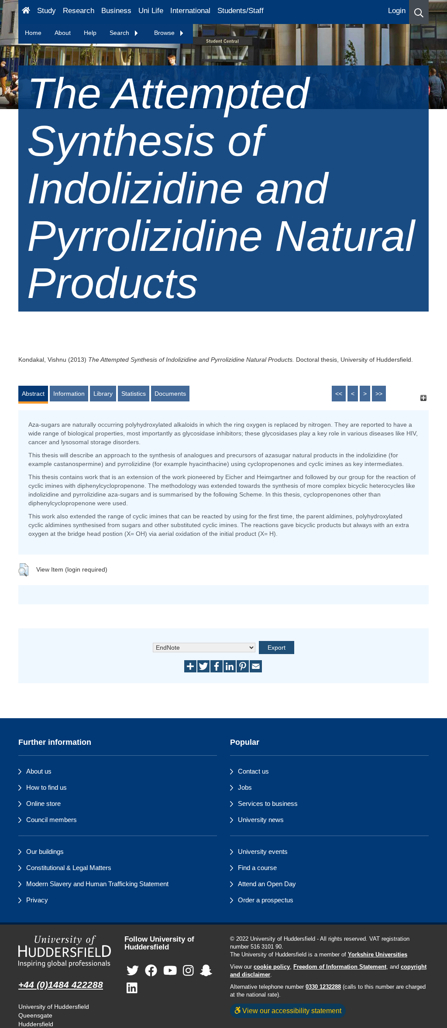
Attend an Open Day (267, 884)
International (190, 11)
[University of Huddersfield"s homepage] (64, 951)
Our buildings (45, 851)
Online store (43, 803)
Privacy (37, 900)
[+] (423, 397)
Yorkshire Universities (377, 955)
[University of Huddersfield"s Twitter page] (133, 971)
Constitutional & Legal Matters (68, 867)
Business (116, 11)
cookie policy (272, 967)
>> (378, 393)
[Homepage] (26, 12)
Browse (165, 32)
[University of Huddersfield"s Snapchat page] (206, 971)
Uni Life (150, 11)
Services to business (268, 803)
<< (338, 393)
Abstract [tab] (33, 393)
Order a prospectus (265, 900)
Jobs (245, 787)
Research (78, 11)
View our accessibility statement (291, 1010)
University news (261, 819)
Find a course (257, 867)
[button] (419, 12)
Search (120, 32)
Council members (51, 819)
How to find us (46, 787)
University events (263, 851)
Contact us (253, 771)
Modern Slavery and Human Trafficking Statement (97, 884)
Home (33, 32)
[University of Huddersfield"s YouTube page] (170, 971)
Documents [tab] (170, 393)
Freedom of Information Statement (339, 967)
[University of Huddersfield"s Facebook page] (151, 971)
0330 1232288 (323, 987)
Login (397, 11)
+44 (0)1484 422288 (60, 985)
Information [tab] (69, 393)
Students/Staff (240, 11)
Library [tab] (103, 393)
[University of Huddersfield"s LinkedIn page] (132, 988)
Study (46, 11)
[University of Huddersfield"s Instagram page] (188, 971)
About (63, 32)
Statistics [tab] (133, 393)
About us (39, 771)
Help (90, 32)
